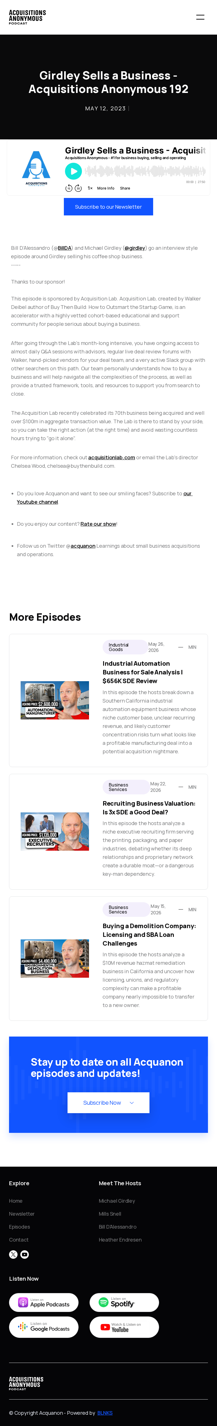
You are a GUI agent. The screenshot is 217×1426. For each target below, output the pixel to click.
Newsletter (22, 1214)
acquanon (83, 545)
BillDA (64, 247)
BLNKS (105, 1412)
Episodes (19, 1227)
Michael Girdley (117, 1201)
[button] (200, 17)
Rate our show (98, 523)
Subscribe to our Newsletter (108, 206)
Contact (19, 1239)
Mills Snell (110, 1214)
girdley (137, 247)
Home (16, 1201)
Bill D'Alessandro (117, 1227)
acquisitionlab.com (111, 457)
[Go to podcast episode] (108, 700)
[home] (27, 17)
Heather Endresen (120, 1239)
